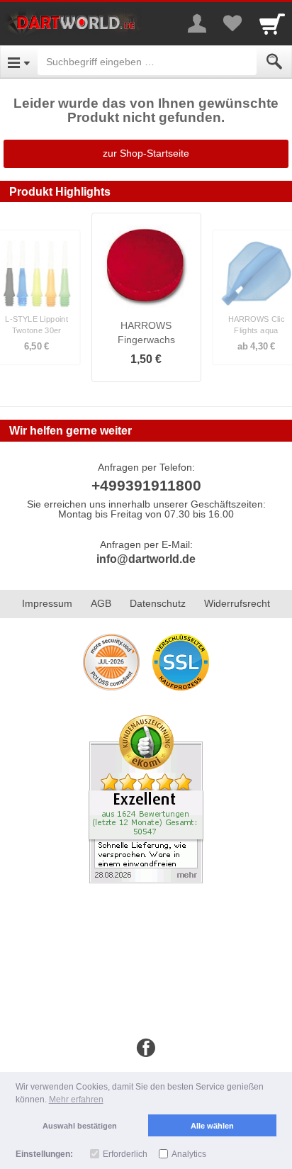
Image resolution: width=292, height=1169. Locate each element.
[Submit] (274, 61)
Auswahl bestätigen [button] (80, 1126)
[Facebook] (146, 1048)
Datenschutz (158, 603)
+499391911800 (146, 485)
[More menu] (197, 23)
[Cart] (272, 23)
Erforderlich (125, 1154)
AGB (101, 603)
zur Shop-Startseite (146, 153)
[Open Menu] (19, 61)
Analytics (189, 1154)
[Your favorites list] (232, 23)
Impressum (47, 603)
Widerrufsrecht (237, 603)
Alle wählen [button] (212, 1126)
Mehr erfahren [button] (76, 1099)
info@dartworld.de (146, 559)
